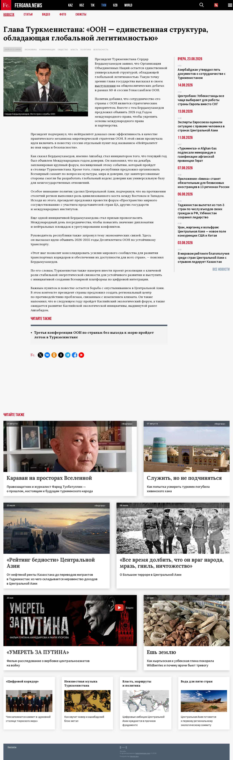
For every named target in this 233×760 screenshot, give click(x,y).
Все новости (221, 269)
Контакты (12, 747)
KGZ (81, 5)
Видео (46, 14)
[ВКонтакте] (47, 355)
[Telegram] (67, 355)
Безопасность (100, 49)
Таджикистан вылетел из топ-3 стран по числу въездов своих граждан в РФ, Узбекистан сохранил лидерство (201, 211)
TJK (92, 5)
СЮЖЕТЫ (81, 14)
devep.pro (134, 756)
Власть (74, 49)
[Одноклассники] (54, 355)
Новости (8, 14)
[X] (40, 355)
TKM (103, 5)
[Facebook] (74, 355)
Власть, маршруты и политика (136, 683)
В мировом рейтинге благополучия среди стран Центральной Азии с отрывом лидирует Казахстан (203, 257)
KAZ (70, 5)
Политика (85, 49)
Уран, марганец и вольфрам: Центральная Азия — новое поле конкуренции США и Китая (202, 231)
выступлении (105, 86)
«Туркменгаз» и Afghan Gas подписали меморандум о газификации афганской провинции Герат (197, 154)
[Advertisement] (116, 387)
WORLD (128, 5)
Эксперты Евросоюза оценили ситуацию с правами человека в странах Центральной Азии (201, 126)
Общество (63, 49)
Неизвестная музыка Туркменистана (80, 683)
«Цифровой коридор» (22, 681)
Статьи (28, 14)
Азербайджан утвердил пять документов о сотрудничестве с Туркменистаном (201, 73)
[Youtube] (81, 355)
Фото (63, 14)
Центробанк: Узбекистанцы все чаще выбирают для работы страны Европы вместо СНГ (201, 100)
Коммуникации (47, 49)
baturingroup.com (142, 753)
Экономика (31, 49)
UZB (115, 5)
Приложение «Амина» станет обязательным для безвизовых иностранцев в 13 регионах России (203, 183)
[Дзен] (61, 355)
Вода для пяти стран (197, 681)
